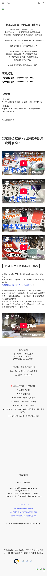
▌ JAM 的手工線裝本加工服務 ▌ (21, 266)
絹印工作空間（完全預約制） (25, 386)
